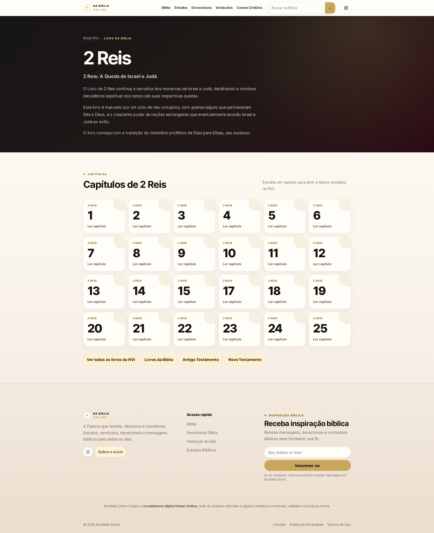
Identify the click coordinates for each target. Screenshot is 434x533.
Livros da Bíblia (158, 359)
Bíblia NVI (90, 38)
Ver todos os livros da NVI (111, 359)
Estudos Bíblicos (201, 450)
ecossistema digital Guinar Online (170, 506)
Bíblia (166, 8)
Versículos (224, 8)
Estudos (181, 8)
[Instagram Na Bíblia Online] (346, 8)
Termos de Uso (339, 525)
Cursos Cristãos (249, 8)
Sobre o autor (110, 451)
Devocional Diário (202, 432)
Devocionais (201, 8)
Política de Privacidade (307, 525)
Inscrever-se (307, 465)
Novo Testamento (244, 359)
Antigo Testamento (201, 359)
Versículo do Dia (201, 441)
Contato (279, 525)
